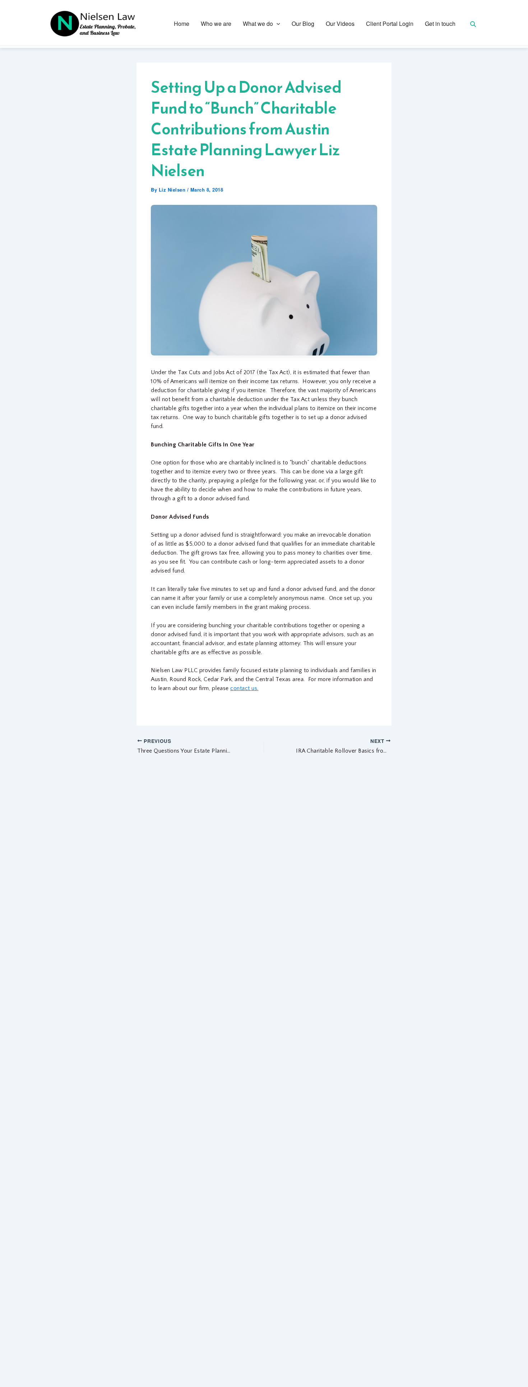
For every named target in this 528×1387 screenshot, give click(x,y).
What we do (258, 23)
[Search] (473, 23)
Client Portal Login (389, 23)
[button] (276, 23)
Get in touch (440, 23)
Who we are (216, 23)
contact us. (244, 688)
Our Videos (340, 23)
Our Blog (303, 23)
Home (181, 23)
